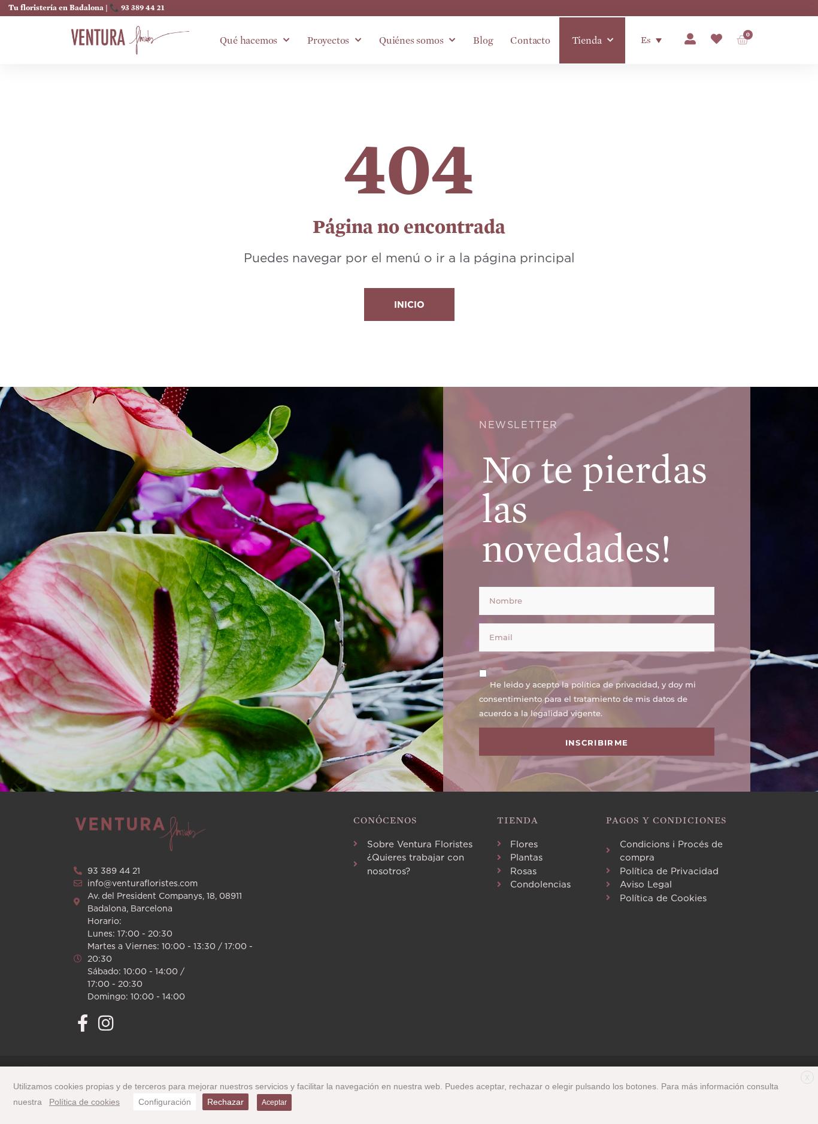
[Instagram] (105, 1023)
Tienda (587, 40)
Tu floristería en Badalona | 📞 (64, 8)
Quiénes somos (411, 40)
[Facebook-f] (82, 1023)
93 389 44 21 (142, 8)
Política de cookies (84, 1102)
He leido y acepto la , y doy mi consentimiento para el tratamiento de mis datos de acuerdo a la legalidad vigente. (587, 699)
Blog (482, 40)
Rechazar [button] (225, 1102)
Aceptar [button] (274, 1102)
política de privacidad (614, 684)
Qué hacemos (248, 40)
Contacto (530, 40)
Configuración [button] (164, 1102)
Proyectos (328, 40)
